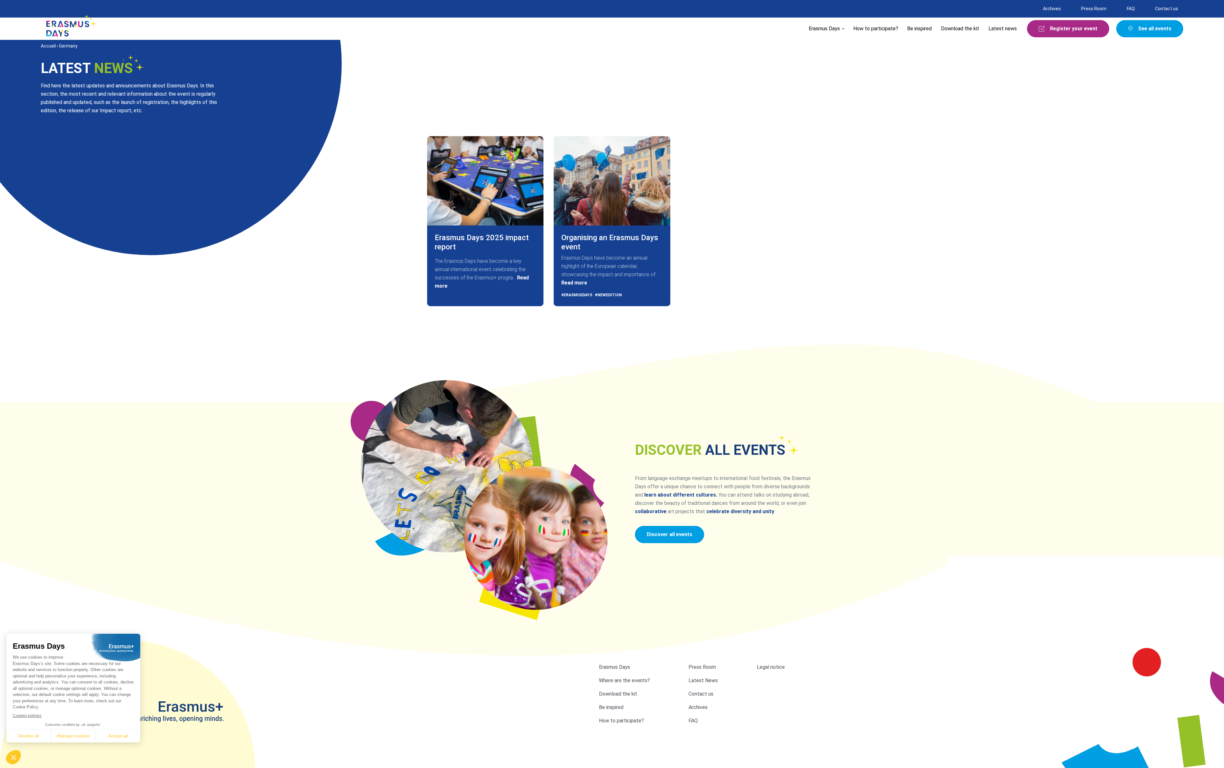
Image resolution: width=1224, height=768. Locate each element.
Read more (574, 283)
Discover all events (669, 534)
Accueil (48, 45)
